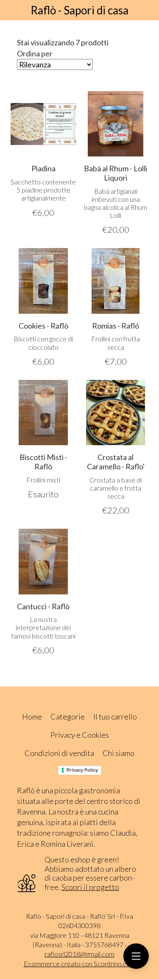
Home (32, 716)
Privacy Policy (82, 770)
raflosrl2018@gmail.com (79, 954)
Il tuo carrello (115, 716)
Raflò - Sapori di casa (79, 10)
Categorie (67, 716)
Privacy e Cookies (79, 734)
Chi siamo (118, 753)
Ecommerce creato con (80, 963)
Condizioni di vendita (59, 753)
